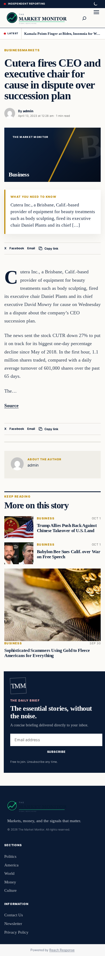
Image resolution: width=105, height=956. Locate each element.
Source (11, 405)
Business (13, 50)
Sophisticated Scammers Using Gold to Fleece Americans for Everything (47, 653)
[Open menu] (96, 18)
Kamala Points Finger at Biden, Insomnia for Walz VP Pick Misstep (62, 34)
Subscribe (56, 752)
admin (28, 111)
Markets (31, 50)
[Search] (84, 18)
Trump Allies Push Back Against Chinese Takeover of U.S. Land (67, 528)
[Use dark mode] (95, 4)
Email (31, 248)
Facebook (16, 248)
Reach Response (62, 950)
